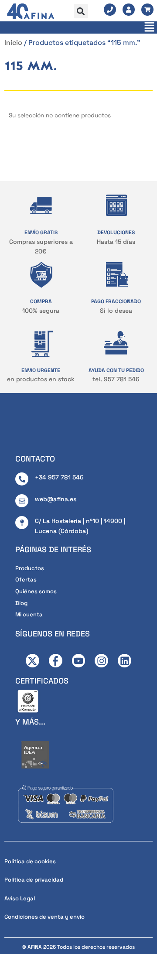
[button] (81, 11)
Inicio (13, 42)
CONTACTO (35, 459)
